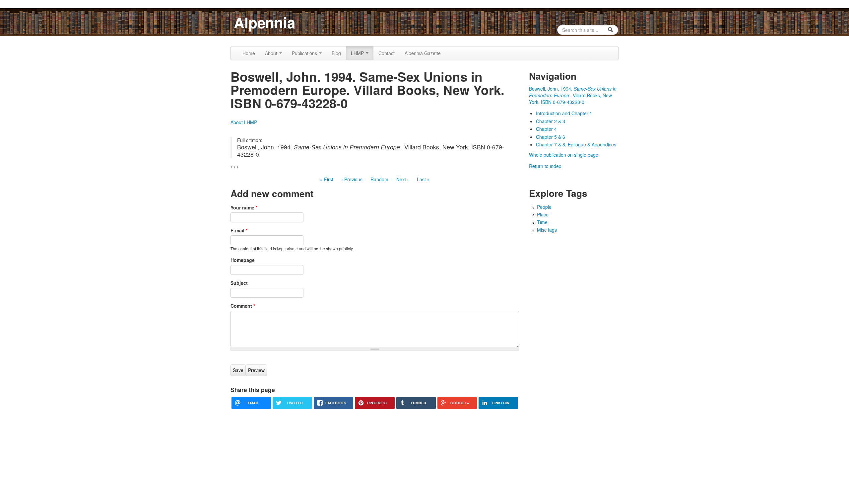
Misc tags (547, 229)
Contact (386, 53)
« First (326, 179)
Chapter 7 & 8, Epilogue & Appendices (576, 144)
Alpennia (264, 22)
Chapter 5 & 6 (550, 136)
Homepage (242, 260)
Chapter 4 (546, 128)
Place (543, 214)
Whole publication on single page (563, 154)
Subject (239, 282)
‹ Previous (351, 179)
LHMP (358, 53)
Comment (242, 305)
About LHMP (243, 122)
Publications (305, 53)
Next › (402, 179)
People (544, 206)
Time (542, 222)
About (272, 53)
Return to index (545, 166)
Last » (423, 179)
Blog (336, 53)
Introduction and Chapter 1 (564, 113)
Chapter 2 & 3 (550, 121)
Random (379, 179)
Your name (243, 207)
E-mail (238, 230)
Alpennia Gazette (423, 53)
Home (248, 53)
